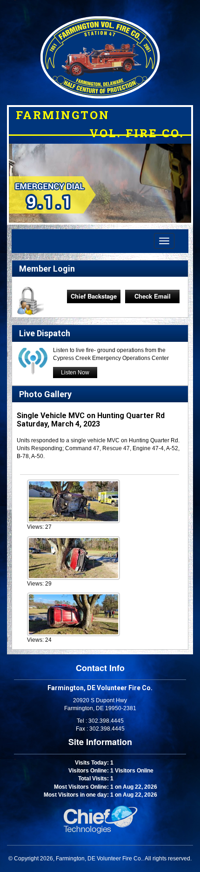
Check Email (152, 296)
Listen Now (75, 372)
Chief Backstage (94, 296)
